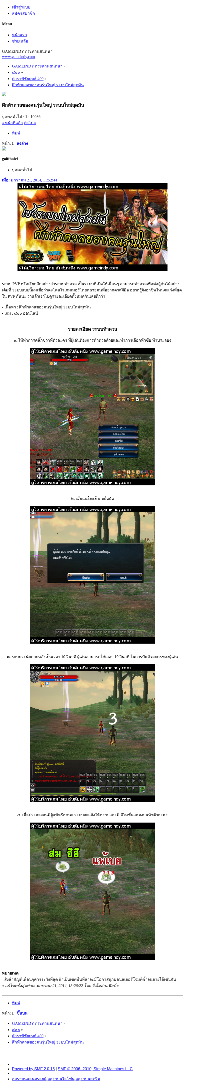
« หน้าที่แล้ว (12, 123)
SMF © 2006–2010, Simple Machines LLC (95, 1069)
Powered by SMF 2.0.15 (33, 1069)
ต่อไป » (30, 123)
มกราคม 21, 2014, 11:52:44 (29, 180)
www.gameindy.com (18, 56)
